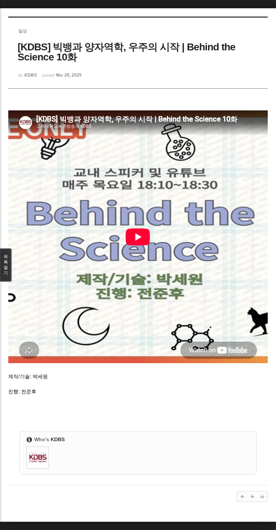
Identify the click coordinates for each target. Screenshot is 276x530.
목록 (6, 264)
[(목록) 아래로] (252, 497)
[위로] (242, 497)
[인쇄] (262, 497)
